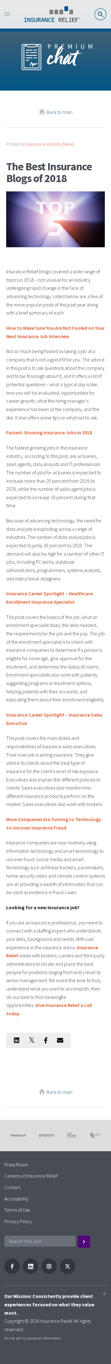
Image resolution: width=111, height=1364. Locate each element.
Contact (12, 1187)
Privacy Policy (18, 1221)
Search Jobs (100, 14)
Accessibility (16, 1199)
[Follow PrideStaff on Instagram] (49, 1272)
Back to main (59, 112)
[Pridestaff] (52, 14)
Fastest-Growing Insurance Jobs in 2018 (49, 432)
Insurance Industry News (50, 144)
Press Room (16, 1164)
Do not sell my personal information (32, 1337)
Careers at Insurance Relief (31, 1176)
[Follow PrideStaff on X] (67, 1272)
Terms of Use (17, 1210)
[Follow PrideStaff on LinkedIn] (30, 1272)
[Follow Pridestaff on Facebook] (12, 1272)
